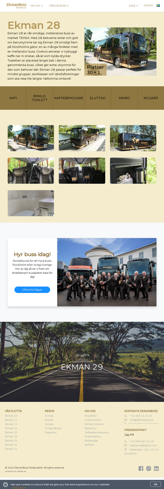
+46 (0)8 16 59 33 (140, 415)
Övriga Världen (53, 428)
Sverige (49, 415)
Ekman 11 (11, 420)
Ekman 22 (11, 432)
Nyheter (89, 444)
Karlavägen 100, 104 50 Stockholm (141, 451)
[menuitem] (36, 6)
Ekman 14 (11, 424)
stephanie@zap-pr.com (143, 445)
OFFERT (148, 5)
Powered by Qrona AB (15, 471)
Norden (49, 420)
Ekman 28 (11, 436)
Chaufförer (91, 415)
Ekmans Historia (94, 424)
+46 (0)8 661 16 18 (141, 441)
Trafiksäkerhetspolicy (97, 432)
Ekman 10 (11, 415)
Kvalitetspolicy (93, 436)
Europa (49, 424)
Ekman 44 (11, 444)
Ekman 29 (11, 440)
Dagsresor (51, 432)
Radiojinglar (91, 440)
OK (155, 484)
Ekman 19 (11, 428)
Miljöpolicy (91, 428)
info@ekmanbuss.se (141, 420)
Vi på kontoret (93, 420)
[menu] (60, 6)
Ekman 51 (11, 449)
